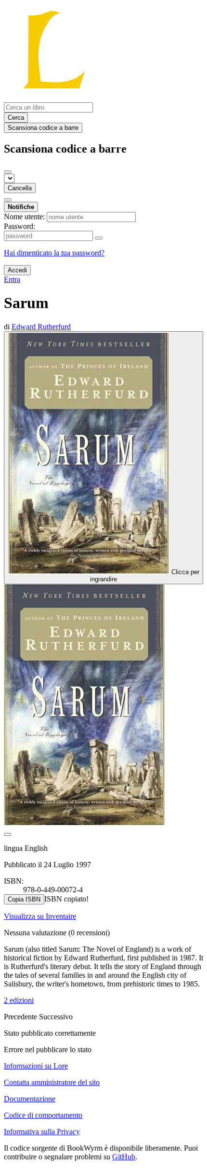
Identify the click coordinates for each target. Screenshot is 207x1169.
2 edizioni (19, 1000)
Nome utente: (24, 216)
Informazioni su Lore (36, 1066)
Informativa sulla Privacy (42, 1131)
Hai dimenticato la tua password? (54, 253)
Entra (12, 279)
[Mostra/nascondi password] (99, 238)
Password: (19, 226)
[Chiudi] (8, 171)
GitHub (123, 1157)
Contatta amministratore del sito (52, 1082)
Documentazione (29, 1099)
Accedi (17, 270)
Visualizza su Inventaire (40, 916)
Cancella (20, 188)
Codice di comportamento (43, 1115)
